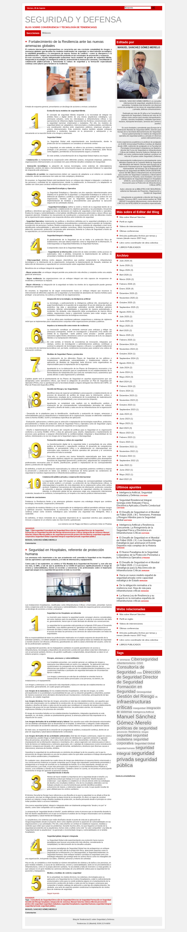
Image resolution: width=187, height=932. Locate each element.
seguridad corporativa (132, 741)
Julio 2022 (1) (126, 465)
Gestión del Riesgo (54, 532)
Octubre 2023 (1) (127, 405)
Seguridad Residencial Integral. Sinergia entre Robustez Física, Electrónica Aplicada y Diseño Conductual (138, 503)
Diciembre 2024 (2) (128, 344)
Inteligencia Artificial (143, 712)
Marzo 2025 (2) (127, 335)
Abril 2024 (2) (125, 381)
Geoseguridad (144, 692)
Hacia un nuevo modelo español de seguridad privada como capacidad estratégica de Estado (136, 578)
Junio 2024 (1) (126, 372)
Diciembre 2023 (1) (128, 395)
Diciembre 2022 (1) (128, 446)
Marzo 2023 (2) (127, 433)
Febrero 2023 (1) (127, 437)
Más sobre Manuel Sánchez (132, 217)
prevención (68, 535)
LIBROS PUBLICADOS (130, 247)
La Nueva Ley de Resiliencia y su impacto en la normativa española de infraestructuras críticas (136, 598)
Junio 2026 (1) (126, 265)
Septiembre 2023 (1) (129, 409)
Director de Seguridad (94, 530)
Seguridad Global (42, 537)
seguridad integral (57, 537)
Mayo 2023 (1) (126, 423)
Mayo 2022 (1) (126, 474)
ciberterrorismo (126, 663)
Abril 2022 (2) (125, 479)
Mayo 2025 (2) (126, 326)
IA (156, 697)
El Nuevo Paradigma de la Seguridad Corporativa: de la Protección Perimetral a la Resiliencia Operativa (138, 555)
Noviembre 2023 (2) (129, 400)
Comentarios (30, 543)
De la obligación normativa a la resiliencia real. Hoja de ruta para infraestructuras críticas (134, 588)
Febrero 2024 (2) (127, 386)
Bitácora (46, 33)
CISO (140, 663)
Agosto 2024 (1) (126, 363)
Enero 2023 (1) (127, 442)
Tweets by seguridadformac (125, 776)
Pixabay (108, 524)
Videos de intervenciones (131, 226)
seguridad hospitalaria (70, 904)
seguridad (97, 535)
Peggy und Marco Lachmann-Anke (88, 524)
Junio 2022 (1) (126, 470)
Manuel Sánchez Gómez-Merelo (84, 902)
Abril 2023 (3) (125, 428)
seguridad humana (88, 904)
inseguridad (139, 708)
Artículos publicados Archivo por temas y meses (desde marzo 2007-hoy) (137, 237)
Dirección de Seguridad (75, 530)
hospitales (45, 902)
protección (78, 535)
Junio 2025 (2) (126, 321)
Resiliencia (87, 535)
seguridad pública (88, 537)
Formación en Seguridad (35, 532)
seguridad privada (72, 537)
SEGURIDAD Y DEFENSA (73, 19)
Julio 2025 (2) (126, 316)
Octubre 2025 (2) (127, 302)
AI (118, 659)
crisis (139, 672)
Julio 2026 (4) (126, 261)
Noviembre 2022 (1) (129, 451)
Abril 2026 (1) (125, 275)
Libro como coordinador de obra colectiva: (139, 243)
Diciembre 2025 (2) (128, 293)
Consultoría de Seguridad (54, 530)
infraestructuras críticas (72, 532)
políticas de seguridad (54, 535)
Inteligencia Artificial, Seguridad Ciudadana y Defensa (134, 494)
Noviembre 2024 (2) (129, 349)
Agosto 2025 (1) (126, 312)
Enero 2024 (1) (127, 391)
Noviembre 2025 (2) (129, 298)
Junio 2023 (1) (126, 418)
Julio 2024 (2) (126, 367)
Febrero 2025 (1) (127, 340)
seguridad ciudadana (52, 904)
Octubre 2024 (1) (127, 353)
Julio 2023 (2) (126, 414)
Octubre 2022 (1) (127, 456)
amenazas (125, 659)
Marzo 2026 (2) (127, 279)
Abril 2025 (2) (125, 330)
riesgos (144, 732)
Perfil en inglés (126, 222)
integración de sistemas (93, 532)
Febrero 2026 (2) (127, 284)
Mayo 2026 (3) (126, 270)
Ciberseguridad (37, 530)
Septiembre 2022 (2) (129, 460)
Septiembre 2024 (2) (129, 358)
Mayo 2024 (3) (126, 377)
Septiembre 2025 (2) (129, 307)
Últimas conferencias (129, 231)
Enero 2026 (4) (127, 288)
